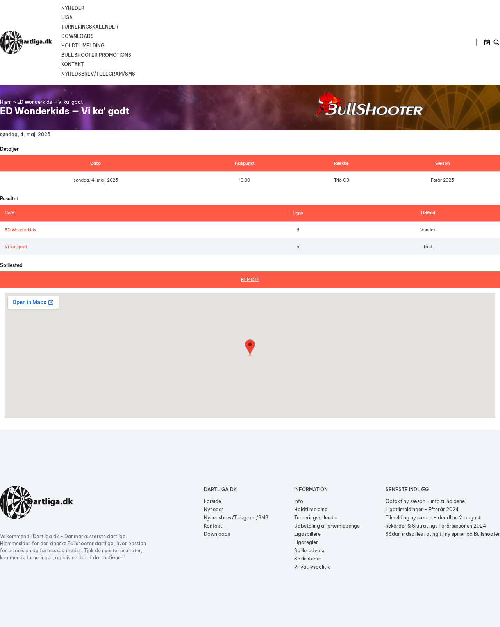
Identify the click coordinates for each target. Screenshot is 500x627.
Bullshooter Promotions (96, 55)
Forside (212, 501)
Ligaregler (306, 542)
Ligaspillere (307, 534)
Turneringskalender (89, 27)
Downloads (77, 36)
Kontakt (72, 64)
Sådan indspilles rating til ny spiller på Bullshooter (443, 534)
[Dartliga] (26, 42)
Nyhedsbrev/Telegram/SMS (98, 74)
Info (298, 501)
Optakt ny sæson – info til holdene (425, 501)
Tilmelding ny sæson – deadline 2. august (433, 518)
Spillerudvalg (309, 550)
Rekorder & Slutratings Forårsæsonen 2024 (436, 526)
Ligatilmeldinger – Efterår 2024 (422, 509)
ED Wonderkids (20, 229)
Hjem (6, 102)
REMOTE (250, 279)
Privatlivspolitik (312, 567)
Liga (67, 17)
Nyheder (72, 8)
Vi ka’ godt (16, 246)
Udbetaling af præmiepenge (327, 526)
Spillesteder (307, 559)
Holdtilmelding (82, 46)
